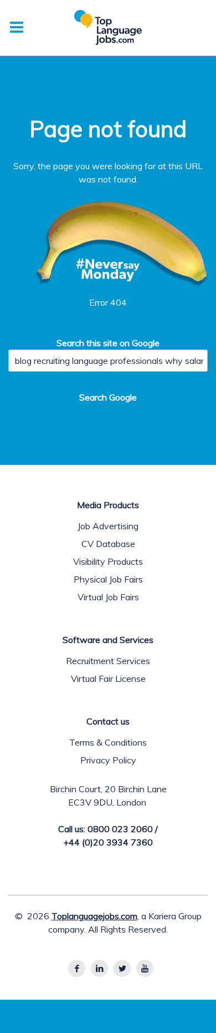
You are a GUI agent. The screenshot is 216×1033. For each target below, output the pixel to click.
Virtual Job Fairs (108, 596)
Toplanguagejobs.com (94, 915)
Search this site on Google (108, 342)
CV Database (108, 543)
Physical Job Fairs (108, 579)
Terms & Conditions (108, 742)
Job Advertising (108, 525)
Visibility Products (108, 561)
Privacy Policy (108, 760)
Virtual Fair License (108, 678)
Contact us (108, 721)
